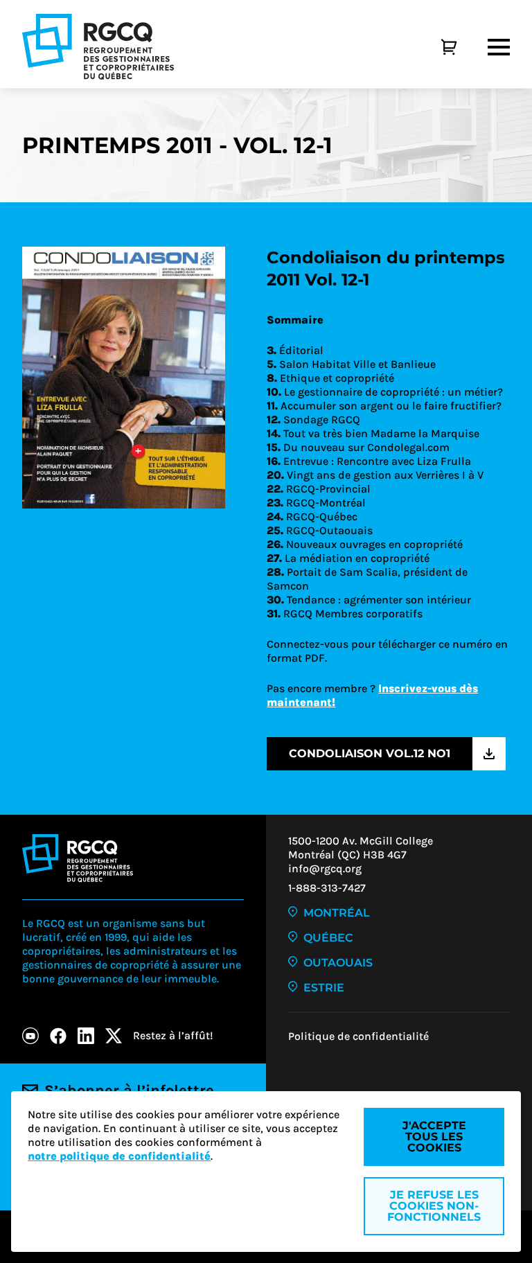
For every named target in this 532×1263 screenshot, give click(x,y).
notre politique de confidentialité (119, 1156)
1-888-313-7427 (327, 887)
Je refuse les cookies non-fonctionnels (434, 1206)
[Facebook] (58, 1035)
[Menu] (499, 47)
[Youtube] (30, 1035)
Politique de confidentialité (358, 1036)
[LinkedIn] (86, 1035)
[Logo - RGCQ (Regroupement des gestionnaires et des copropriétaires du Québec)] (98, 47)
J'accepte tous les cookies (434, 1136)
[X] (113, 1035)
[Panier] (433, 47)
